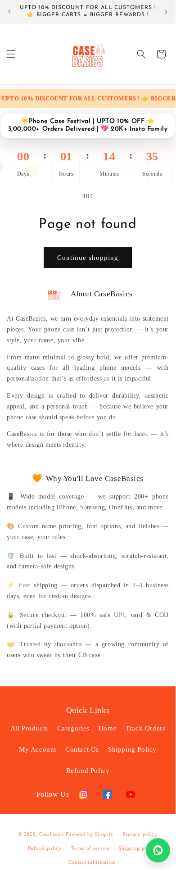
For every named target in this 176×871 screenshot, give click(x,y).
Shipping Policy (132, 749)
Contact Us (82, 749)
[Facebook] (107, 794)
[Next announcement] (166, 12)
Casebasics (51, 834)
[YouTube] (130, 794)
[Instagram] (83, 794)
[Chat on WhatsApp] (158, 850)
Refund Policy (88, 770)
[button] (11, 54)
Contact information (92, 862)
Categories (73, 728)
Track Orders (145, 728)
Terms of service (90, 848)
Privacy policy (140, 834)
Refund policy (45, 848)
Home (108, 728)
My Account (37, 749)
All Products (29, 728)
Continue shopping (87, 257)
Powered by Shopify (90, 834)
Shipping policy (137, 848)
